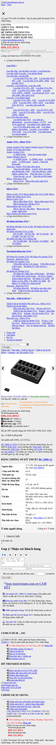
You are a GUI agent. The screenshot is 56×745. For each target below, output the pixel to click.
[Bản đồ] (49, 645)
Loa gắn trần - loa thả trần (18, 71)
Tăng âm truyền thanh (42, 176)
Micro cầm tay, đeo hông (24, 209)
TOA (15, 444)
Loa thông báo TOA (22, 119)
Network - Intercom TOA (18, 259)
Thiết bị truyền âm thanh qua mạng (33, 291)
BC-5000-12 (6, 444)
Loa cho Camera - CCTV (35, 122)
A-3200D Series (20, 159)
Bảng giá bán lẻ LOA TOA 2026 (23, 670)
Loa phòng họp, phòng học (38, 124)
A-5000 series (25, 162)
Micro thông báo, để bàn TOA (26, 204)
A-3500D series (36, 159)
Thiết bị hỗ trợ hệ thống (17, 303)
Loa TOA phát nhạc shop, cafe (26, 127)
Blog (3, 5)
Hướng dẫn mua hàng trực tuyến (23, 673)
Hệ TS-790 (30, 234)
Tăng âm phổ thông (21, 169)
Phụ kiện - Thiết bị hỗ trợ (18, 298)
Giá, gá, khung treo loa (36, 325)
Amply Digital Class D (34, 147)
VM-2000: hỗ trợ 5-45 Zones (25, 264)
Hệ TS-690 (18, 234)
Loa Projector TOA (40, 93)
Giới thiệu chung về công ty (21, 649)
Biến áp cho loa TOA (30, 323)
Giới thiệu (11, 335)
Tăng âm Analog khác (37, 154)
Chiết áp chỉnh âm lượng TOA (26, 320)
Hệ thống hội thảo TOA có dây (20, 226)
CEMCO (5, 642)
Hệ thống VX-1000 (41, 278)
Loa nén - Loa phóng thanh (30, 73)
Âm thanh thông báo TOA (19, 251)
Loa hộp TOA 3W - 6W (23, 88)
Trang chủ (11, 332)
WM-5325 (15, 449)
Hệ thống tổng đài (21, 288)
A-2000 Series (19, 154)
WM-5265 (37, 447)
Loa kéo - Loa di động (39, 129)
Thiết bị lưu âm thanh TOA (25, 311)
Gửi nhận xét (6, 541)
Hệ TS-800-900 (20, 241)
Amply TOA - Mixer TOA (18, 142)
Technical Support (14, 340)
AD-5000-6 (9, 452)
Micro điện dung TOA (44, 201)
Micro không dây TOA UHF (36, 194)
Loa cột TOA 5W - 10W (24, 110)
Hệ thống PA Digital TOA (41, 257)
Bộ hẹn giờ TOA (43, 308)
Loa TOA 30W (29, 132)
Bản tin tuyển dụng (17, 654)
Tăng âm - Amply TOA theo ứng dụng (30, 148)
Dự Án (10, 337)
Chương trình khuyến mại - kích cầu (24, 706)
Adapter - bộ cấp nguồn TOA (36, 313)
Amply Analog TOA (15, 147)
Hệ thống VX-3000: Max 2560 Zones (33, 275)
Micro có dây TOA (15, 194)
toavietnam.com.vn (17, 658)
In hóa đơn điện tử (17, 680)
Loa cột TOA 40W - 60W (30, 112)
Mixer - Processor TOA (17, 179)
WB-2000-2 (38, 518)
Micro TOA (12, 189)
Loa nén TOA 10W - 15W (24, 100)
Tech (9, 5)
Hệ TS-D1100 (42, 234)
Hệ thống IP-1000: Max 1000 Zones (29, 274)
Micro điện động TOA (23, 201)
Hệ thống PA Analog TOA (18, 257)
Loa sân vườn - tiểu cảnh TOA (33, 94)
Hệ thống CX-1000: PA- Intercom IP (31, 282)
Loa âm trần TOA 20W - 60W (36, 81)
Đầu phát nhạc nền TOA (24, 308)
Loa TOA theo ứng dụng (17, 117)
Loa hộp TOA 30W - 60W (29, 90)
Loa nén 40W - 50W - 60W (31, 102)
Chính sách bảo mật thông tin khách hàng (27, 701)
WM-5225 (11, 447)
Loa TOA (11, 65)
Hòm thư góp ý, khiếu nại (20, 656)
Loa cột (10, 107)
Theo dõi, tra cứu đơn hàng (20, 678)
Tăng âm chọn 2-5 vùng (40, 174)
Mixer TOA (18, 181)
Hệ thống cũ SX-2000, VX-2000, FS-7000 (33, 279)
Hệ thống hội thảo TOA (17, 221)
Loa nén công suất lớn (35, 105)
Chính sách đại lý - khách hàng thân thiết (26, 704)
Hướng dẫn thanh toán (18, 675)
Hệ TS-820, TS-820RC (39, 241)
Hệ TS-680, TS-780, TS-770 (32, 235)
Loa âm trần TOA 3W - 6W (25, 78)
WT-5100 (38, 449)
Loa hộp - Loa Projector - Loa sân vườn (24, 85)
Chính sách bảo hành (18, 709)
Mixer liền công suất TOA (36, 181)
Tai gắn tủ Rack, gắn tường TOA (33, 314)
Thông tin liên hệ (16, 651)
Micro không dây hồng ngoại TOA (30, 195)
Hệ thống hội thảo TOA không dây (22, 239)
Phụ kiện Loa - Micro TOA (39, 303)
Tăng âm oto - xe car (22, 176)
